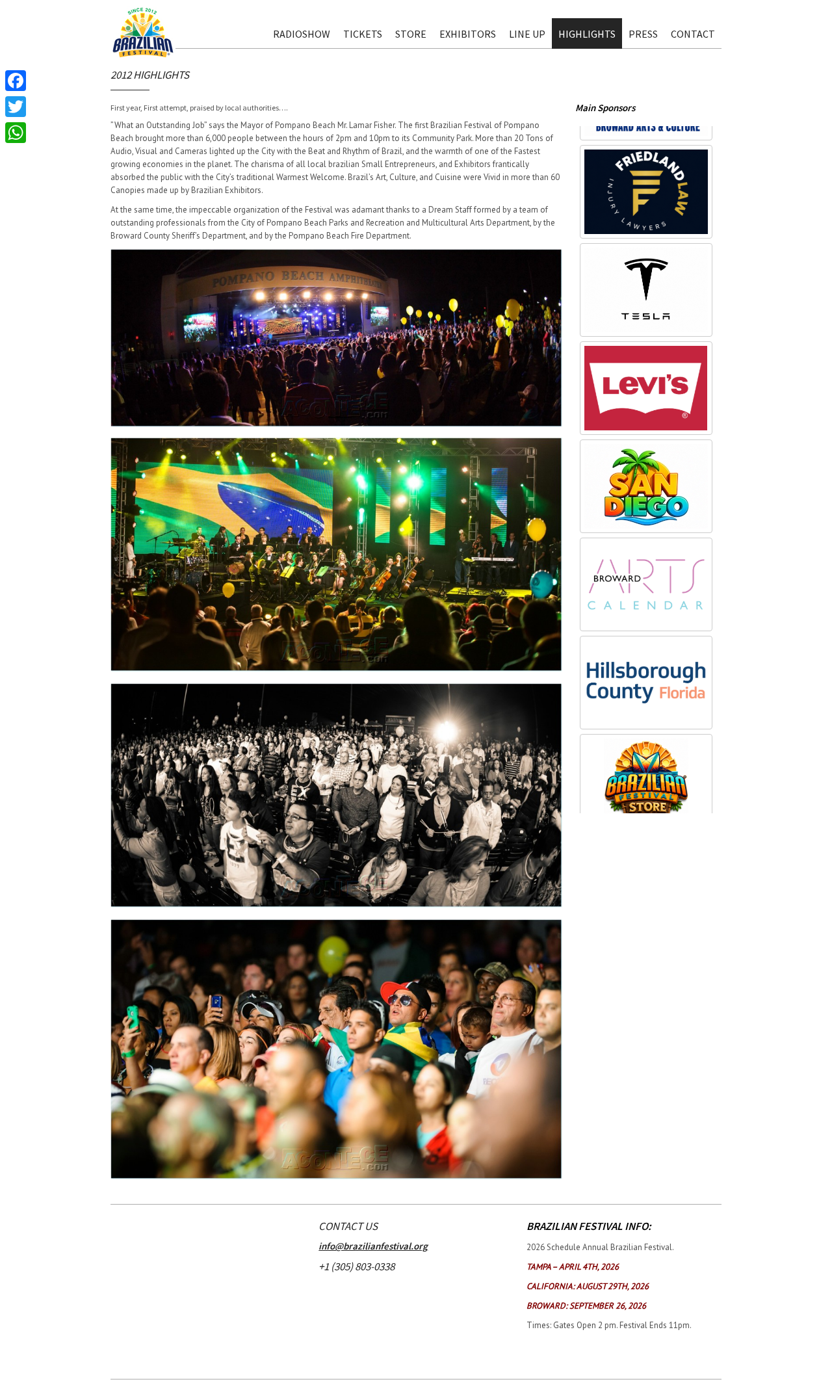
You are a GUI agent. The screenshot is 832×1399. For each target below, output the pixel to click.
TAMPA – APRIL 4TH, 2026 (572, 1266)
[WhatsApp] (16, 133)
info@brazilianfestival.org (373, 1246)
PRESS (643, 33)
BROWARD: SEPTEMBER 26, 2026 (586, 1305)
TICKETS (362, 33)
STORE (410, 33)
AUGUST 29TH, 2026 (587, 1286)
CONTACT (693, 33)
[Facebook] (16, 81)
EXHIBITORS (467, 33)
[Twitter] (16, 107)
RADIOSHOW (301, 33)
